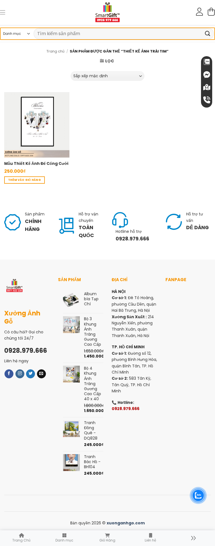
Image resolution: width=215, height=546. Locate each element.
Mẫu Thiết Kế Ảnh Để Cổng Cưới (36, 163)
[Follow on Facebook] (8, 373)
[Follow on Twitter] (30, 373)
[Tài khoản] (199, 12)
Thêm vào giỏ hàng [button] (24, 180)
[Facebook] (206, 74)
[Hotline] (206, 99)
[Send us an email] (41, 373)
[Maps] (206, 87)
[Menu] (3, 12)
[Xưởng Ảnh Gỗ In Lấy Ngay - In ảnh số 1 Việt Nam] (107, 12)
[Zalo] (206, 61)
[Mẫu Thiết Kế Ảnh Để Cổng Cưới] (36, 125)
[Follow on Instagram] (19, 373)
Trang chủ (55, 51)
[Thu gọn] (193, 538)
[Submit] (207, 33)
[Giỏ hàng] (211, 12)
